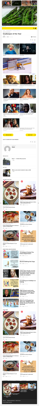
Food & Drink (22, 200)
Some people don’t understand (26, 244)
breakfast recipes (31, 222)
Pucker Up (7, 7)
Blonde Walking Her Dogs (27, 261)
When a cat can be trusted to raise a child (21, 170)
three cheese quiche (6, 336)
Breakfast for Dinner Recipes (26, 224)
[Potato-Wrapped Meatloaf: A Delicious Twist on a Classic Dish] (11, 217)
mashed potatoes (8, 241)
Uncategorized (6, 32)
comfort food (8, 223)
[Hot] (5, 181)
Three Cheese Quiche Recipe (9, 207)
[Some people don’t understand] (28, 236)
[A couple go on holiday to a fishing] (11, 283)
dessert (32, 200)
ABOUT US (4, 400)
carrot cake (29, 200)
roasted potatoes (5, 242)
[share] (35, 7)
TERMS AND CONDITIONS (11, 400)
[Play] (26, 3)
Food (21, 222)
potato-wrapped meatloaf (7, 224)
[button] (33, 28)
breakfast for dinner (25, 222)
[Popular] (5, 212)
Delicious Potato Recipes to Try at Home (10, 244)
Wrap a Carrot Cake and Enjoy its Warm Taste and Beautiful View (28, 202)
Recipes (4, 205)
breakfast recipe (8, 205)
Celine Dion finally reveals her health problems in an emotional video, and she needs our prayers (27, 273)
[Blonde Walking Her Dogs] (11, 264)
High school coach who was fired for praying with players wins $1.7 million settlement (27, 292)
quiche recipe (13, 205)
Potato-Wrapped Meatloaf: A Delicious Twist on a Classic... (23, 391)
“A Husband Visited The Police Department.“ (27, 252)
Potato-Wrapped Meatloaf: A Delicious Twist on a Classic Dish (11, 226)
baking (25, 200)
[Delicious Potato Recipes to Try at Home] (11, 235)
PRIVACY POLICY (18, 400)
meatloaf (11, 223)
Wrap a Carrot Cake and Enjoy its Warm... (15, 394)
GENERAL (21, 373)
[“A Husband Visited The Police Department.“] (11, 255)
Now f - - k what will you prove (19, 158)
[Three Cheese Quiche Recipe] (11, 193)
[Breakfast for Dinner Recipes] (28, 216)
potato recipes (13, 241)
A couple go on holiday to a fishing (28, 281)
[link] (3, 8)
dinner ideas (22, 353)
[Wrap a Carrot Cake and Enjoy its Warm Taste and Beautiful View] (28, 190)
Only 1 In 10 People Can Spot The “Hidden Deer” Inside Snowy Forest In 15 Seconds (27, 302)
